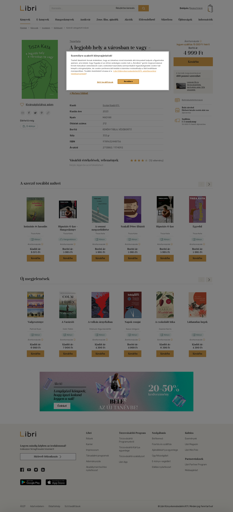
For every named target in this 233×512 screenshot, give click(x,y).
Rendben (128, 81)
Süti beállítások (105, 82)
